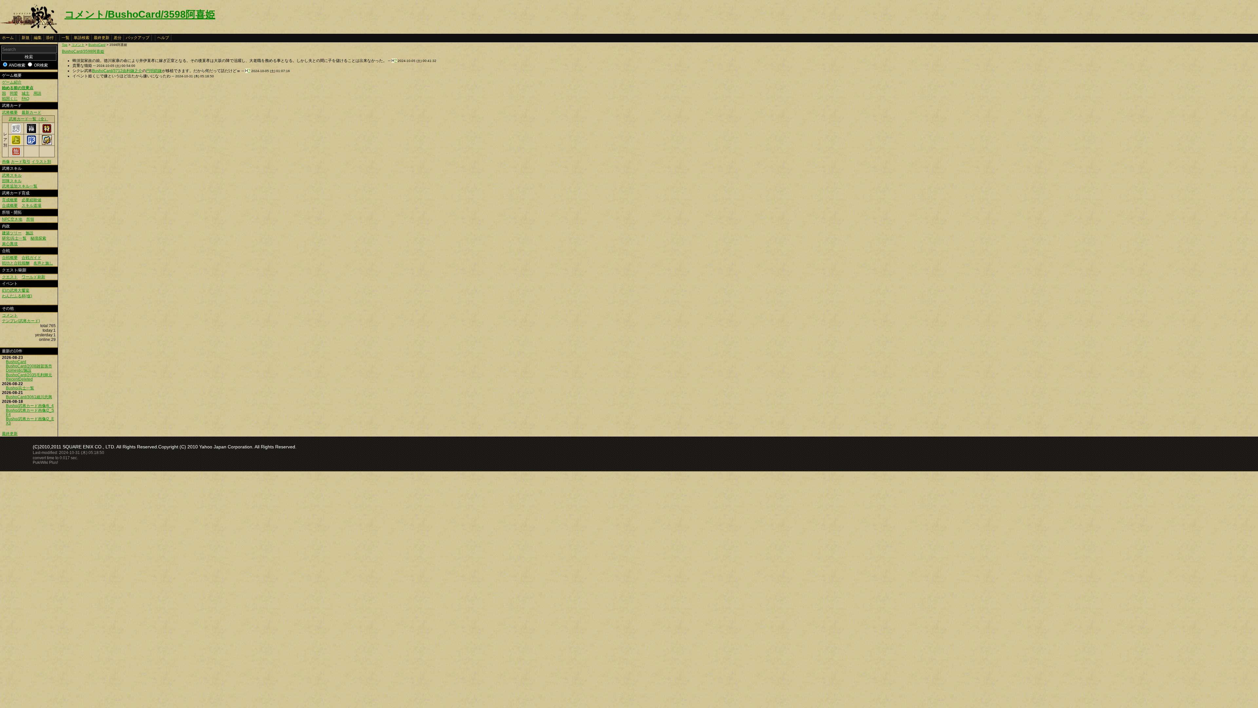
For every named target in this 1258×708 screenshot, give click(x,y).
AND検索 (17, 65)
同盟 (14, 93)
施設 (29, 233)
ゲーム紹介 (12, 82)
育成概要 (10, 200)
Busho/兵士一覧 (20, 388)
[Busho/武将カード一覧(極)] (31, 132)
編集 (38, 37)
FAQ (25, 98)
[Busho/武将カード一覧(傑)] (47, 143)
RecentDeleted (19, 379)
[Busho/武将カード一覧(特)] (47, 132)
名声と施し (43, 263)
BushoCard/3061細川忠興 (29, 397)
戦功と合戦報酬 (15, 263)
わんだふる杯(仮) (17, 296)
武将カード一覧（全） (28, 119)
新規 (25, 37)
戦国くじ (10, 98)
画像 (6, 161)
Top (64, 45)
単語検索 (81, 37)
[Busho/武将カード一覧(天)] (16, 132)
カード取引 (20, 161)
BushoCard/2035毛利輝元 (29, 375)
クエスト (10, 277)
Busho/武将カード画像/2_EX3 (30, 421)
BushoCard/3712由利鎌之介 (117, 71)
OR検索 (41, 65)
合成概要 (10, 205)
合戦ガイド (31, 257)
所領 (30, 219)
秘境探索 (38, 238)
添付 (50, 37)
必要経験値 (31, 200)
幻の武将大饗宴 (15, 290)
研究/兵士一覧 (14, 238)
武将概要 (10, 112)
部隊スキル (12, 181)
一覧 (65, 37)
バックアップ (137, 37)
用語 (37, 93)
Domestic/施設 (18, 370)
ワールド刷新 (33, 277)
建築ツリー (12, 233)
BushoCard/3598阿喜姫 (83, 51)
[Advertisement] (117, 131)
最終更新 (101, 37)
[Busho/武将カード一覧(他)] (16, 155)
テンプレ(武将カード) (21, 321)
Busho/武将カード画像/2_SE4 (30, 412)
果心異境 (10, 244)
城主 (25, 93)
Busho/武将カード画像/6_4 (30, 405)
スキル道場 (31, 205)
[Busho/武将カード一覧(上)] (16, 143)
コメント (10, 315)
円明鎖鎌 (154, 71)
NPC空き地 (12, 219)
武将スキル (12, 175)
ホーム (8, 37)
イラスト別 (41, 161)
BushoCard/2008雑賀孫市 (29, 366)
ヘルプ (163, 37)
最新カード (31, 112)
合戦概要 (10, 257)
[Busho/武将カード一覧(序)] (31, 143)
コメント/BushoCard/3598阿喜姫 (140, 14)
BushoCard (16, 362)
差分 (118, 37)
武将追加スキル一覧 (19, 186)
